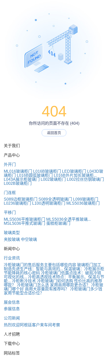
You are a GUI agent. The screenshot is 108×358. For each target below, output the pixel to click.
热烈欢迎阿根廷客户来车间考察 (32, 325)
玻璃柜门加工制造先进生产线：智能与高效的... (52, 267)
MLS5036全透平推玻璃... (68, 219)
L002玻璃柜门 (53, 179)
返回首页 (54, 133)
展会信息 (12, 302)
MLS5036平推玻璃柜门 (24, 219)
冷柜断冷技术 (24, 281)
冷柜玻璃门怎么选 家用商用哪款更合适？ (53, 285)
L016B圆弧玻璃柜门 (35, 175)
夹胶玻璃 (12, 239)
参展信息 (12, 309)
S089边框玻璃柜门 (20, 199)
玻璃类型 (12, 233)
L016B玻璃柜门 (47, 171)
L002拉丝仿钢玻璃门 (85, 179)
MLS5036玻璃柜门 (83, 203)
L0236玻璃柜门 (17, 203)
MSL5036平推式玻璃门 (24, 223)
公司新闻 (12, 318)
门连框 (10, 193)
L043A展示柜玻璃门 (22, 179)
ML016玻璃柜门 (18, 171)
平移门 (10, 212)
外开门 (10, 164)
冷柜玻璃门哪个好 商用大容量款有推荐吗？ (53, 287)
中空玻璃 (29, 239)
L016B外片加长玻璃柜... (75, 175)
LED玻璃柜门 (74, 171)
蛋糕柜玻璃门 (58, 223)
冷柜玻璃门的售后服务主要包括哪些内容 (40, 265)
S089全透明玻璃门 (55, 199)
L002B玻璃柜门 (18, 183)
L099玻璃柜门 (85, 199)
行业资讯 (12, 258)
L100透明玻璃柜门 (48, 203)
